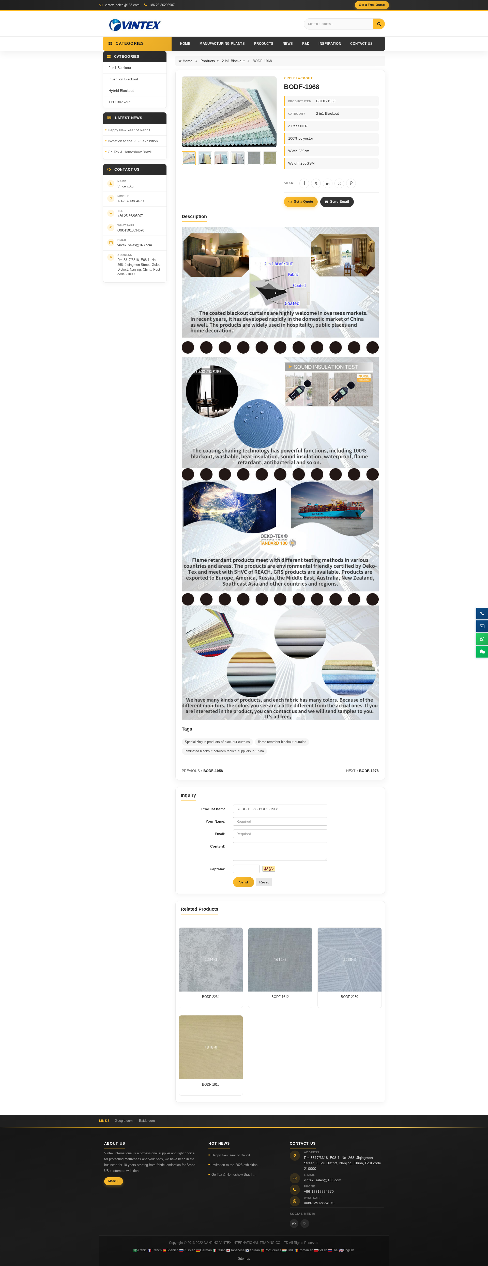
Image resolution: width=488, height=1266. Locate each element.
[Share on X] (316, 183)
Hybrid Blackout (121, 91)
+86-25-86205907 (161, 5)
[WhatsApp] (294, 1223)
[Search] (379, 24)
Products (263, 44)
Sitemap (244, 1258)
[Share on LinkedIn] (327, 183)
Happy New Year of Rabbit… (131, 130)
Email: (220, 834)
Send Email (339, 201)
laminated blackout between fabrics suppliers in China (224, 751)
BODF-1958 (213, 771)
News (288, 44)
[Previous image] (190, 112)
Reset (264, 882)
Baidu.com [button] (147, 1121)
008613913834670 (130, 230)
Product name (213, 809)
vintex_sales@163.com (122, 5)
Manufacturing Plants (222, 44)
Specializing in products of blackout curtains (217, 742)
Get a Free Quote (372, 5)
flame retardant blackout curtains (282, 742)
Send (243, 882)
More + (113, 1181)
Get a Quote (303, 201)
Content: (217, 846)
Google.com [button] (124, 1121)
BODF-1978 (369, 771)
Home (185, 44)
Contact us (361, 44)
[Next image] (269, 112)
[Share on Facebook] (304, 183)
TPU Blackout (119, 102)
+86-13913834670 (130, 201)
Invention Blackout (123, 79)
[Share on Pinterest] (351, 183)
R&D (306, 44)
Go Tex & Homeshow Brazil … (132, 152)
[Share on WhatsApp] (339, 183)
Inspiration (329, 44)
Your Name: (215, 821)
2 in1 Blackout (233, 61)
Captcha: (217, 869)
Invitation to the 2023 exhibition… (134, 141)
